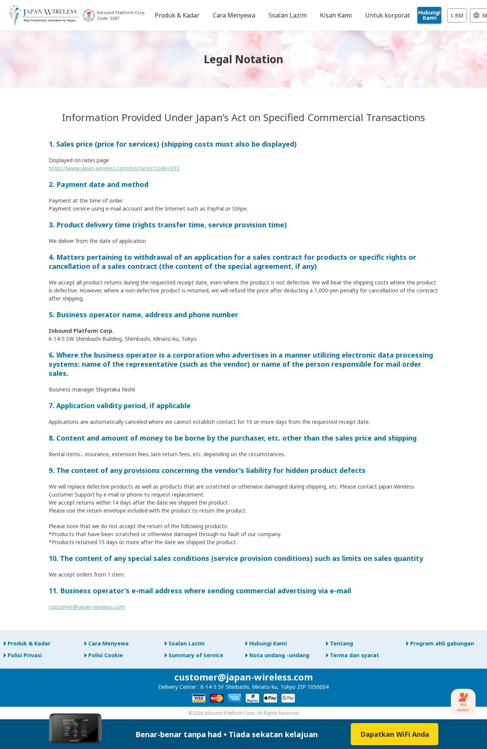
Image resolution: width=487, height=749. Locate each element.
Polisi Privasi (25, 655)
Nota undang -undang (279, 655)
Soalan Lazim (187, 643)
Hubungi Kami (429, 15)
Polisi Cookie (105, 655)
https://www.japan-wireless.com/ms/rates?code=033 (114, 168)
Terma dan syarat (354, 655)
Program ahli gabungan (442, 643)
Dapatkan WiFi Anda (394, 734)
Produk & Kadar (29, 643)
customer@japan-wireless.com (87, 606)
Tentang (341, 643)
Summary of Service (196, 655)
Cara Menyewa (108, 643)
